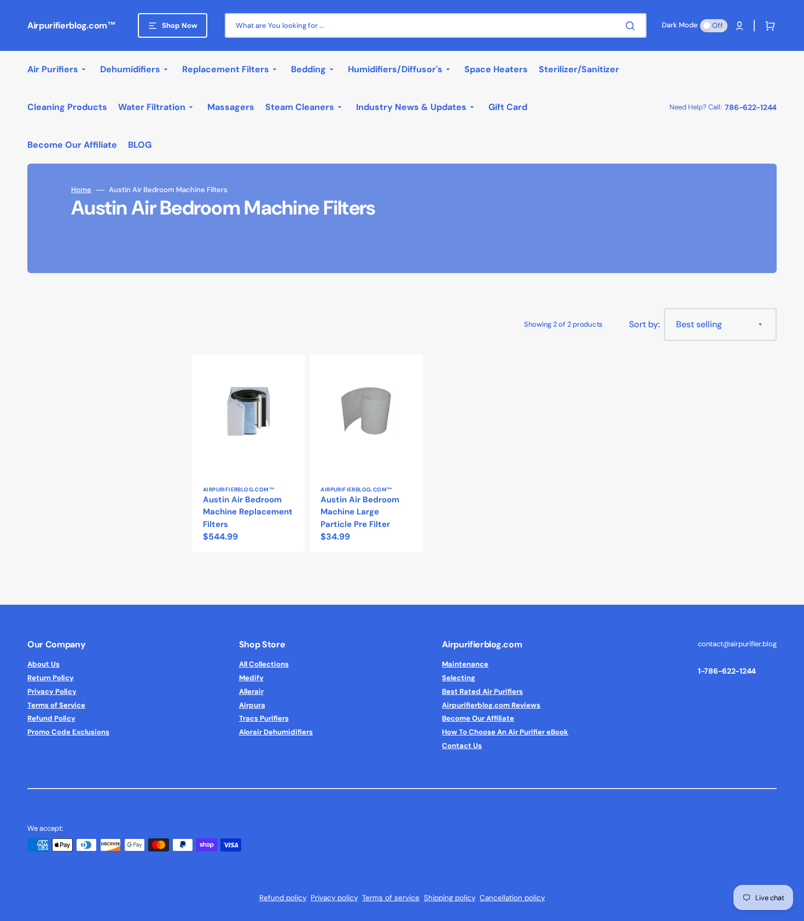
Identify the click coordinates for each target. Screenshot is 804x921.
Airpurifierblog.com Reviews (491, 705)
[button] (739, 26)
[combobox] (435, 25)
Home (81, 190)
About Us (43, 664)
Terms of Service (56, 705)
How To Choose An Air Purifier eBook (505, 732)
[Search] (632, 26)
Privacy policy (334, 897)
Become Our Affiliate (478, 718)
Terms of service (391, 897)
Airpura (252, 705)
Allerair (251, 691)
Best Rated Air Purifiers (482, 691)
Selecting (458, 677)
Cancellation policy (512, 897)
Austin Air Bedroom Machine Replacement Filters (248, 512)
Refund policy (282, 897)
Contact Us (462, 745)
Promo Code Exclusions (68, 732)
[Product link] (248, 453)
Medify (251, 677)
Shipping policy (449, 897)
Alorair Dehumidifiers (276, 732)
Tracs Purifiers (264, 718)
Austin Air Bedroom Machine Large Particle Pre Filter (360, 512)
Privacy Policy (52, 691)
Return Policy (50, 677)
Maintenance (465, 664)
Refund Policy (51, 718)
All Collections (264, 664)
